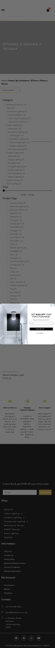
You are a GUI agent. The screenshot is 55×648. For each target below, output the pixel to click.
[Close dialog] (52, 305)
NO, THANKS (40, 333)
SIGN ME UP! (40, 328)
